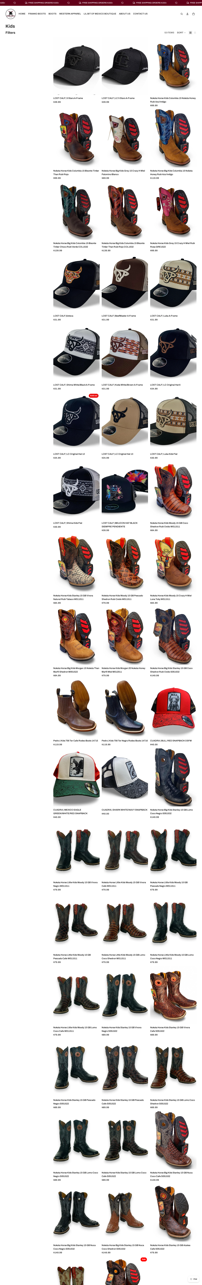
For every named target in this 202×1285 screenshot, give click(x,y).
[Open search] (182, 14)
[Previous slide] (57, 66)
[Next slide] (95, 66)
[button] (181, 33)
